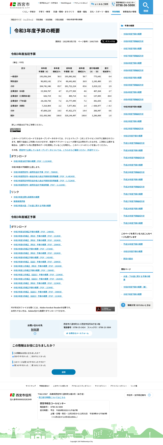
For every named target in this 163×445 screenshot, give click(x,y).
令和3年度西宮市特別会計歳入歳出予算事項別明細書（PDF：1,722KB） (44, 180)
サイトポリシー (101, 386)
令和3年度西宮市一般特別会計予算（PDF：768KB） (36, 172)
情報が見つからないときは (139, 305)
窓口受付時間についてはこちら (52, 397)
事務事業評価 (19, 201)
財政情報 (49, 19)
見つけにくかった (39, 365)
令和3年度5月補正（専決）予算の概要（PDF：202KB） (37, 240)
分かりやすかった (21, 356)
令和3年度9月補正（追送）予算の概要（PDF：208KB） (37, 261)
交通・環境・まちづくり (63, 11)
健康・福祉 (82, 11)
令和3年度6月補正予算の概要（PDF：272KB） (33, 248)
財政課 (35, 329)
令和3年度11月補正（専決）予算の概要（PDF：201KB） (38, 266)
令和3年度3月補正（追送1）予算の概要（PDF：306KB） (38, 291)
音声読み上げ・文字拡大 (48, 3)
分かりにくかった (39, 356)
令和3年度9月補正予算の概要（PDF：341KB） (33, 257)
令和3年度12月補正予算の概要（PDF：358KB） (34, 270)
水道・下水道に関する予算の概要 (136, 278)
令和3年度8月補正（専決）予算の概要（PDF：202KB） (37, 253)
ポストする (110, 41)
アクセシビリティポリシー (81, 386)
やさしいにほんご (81, 3)
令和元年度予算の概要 (132, 251)
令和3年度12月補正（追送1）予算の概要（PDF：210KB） (38, 274)
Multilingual (66, 3)
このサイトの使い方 (60, 386)
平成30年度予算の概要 (133, 244)
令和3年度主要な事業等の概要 (26, 196)
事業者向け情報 (129, 11)
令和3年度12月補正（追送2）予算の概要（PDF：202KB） (38, 278)
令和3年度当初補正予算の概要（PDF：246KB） (34, 231)
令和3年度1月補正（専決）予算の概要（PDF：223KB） (37, 283)
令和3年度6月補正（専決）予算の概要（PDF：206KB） (37, 244)
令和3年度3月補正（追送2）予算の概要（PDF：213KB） (38, 296)
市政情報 (116, 11)
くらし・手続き (29, 11)
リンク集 (134, 386)
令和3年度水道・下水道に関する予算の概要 (32, 205)
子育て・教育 (44, 11)
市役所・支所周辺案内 (136, 395)
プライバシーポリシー (118, 386)
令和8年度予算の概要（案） (135, 286)
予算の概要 (59, 19)
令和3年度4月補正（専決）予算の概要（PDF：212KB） (37, 235)
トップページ (28, 19)
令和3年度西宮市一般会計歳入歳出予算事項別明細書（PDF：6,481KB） (44, 176)
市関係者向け (44, 386)
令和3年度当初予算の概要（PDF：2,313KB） (33, 161)
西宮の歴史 (128, 258)
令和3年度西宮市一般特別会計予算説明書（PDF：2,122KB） (39, 184)
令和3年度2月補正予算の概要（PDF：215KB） (33, 287)
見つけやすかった (21, 365)
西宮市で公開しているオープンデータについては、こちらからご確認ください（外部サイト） (58, 149)
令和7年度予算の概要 (132, 294)
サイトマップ (31, 386)
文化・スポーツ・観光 (99, 11)
